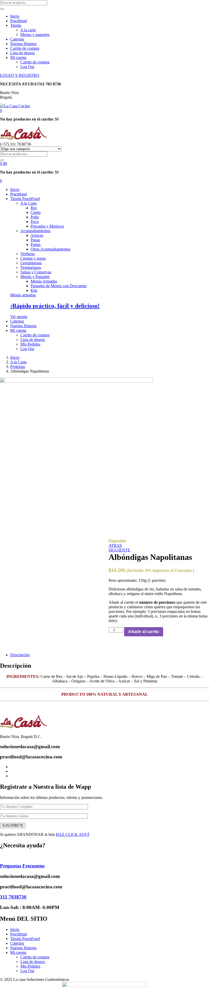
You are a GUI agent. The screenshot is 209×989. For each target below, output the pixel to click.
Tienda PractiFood (25, 198)
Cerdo (36, 212)
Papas (35, 240)
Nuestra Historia (23, 44)
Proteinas (17, 366)
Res (34, 208)
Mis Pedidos (30, 344)
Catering (17, 39)
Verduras (27, 254)
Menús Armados (44, 281)
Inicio (14, 16)
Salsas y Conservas (35, 272)
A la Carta (28, 203)
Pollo (35, 217)
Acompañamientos (35, 231)
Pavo (35, 221)
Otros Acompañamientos (50, 249)
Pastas (36, 244)
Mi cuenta (18, 57)
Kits (34, 290)
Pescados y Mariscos (47, 226)
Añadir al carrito (143, 631)
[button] (1, 110)
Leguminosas (31, 263)
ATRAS (115, 545)
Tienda (15, 25)
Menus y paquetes (34, 34)
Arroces (37, 235)
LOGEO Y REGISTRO (19, 75)
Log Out (27, 66)
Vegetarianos (30, 267)
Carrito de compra (24, 48)
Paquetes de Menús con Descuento (59, 286)
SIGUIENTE (119, 550)
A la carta (28, 30)
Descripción (20, 655)
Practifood (18, 21)
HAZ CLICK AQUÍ (72, 834)
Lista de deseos (22, 53)
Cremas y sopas (33, 258)
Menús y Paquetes (35, 276)
